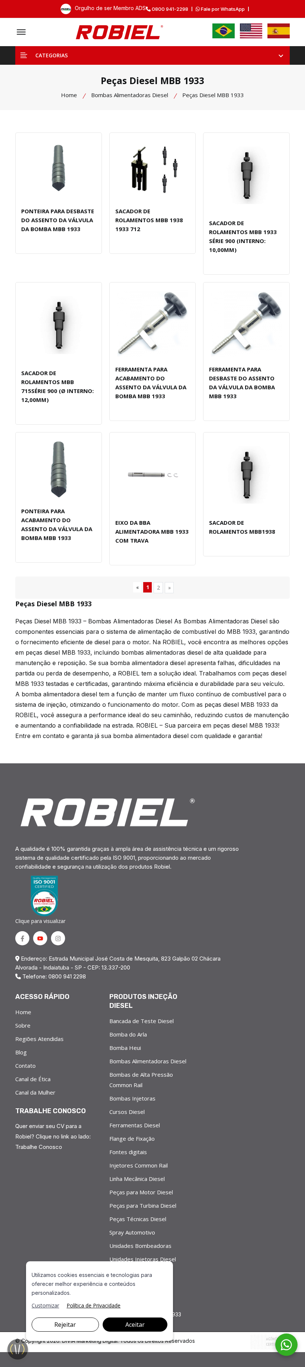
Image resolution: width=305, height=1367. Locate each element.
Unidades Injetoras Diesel (142, 1259)
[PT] (223, 30)
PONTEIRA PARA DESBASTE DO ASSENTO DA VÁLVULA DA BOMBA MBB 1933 (57, 220)
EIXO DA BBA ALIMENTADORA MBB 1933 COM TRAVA (152, 531)
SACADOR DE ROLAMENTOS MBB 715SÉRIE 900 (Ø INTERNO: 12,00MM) (57, 386)
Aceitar (135, 1324)
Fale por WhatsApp (222, 9)
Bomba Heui (125, 1047)
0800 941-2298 (169, 9)
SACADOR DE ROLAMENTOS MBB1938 (242, 527)
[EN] (251, 30)
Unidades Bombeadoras (140, 1245)
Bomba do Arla (128, 1034)
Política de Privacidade (94, 1305)
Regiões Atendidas (39, 1038)
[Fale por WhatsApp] (286, 1345)
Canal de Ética (33, 1079)
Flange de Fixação (132, 1138)
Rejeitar (65, 1324)
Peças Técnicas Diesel (137, 1219)
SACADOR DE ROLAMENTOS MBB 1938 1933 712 (149, 220)
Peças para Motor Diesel (141, 1192)
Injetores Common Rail (138, 1165)
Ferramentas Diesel (134, 1125)
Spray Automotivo (132, 1232)
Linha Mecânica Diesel (137, 1178)
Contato (25, 1065)
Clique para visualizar (40, 920)
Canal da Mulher (35, 1092)
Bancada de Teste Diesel (141, 1021)
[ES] (278, 30)
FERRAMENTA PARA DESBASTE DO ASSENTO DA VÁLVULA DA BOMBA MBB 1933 (242, 382)
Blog (21, 1052)
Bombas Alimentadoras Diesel (129, 95)
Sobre (22, 1025)
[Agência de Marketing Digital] (270, 1342)
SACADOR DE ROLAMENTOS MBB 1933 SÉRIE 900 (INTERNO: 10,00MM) (243, 236)
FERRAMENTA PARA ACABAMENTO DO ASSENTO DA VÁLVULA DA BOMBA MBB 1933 (150, 382)
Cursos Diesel (127, 1111)
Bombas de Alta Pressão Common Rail (141, 1080)
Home (69, 95)
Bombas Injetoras (132, 1098)
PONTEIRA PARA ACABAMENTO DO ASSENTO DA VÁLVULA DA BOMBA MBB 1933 (56, 524)
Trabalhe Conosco (38, 1146)
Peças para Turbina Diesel (142, 1205)
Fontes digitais (128, 1152)
